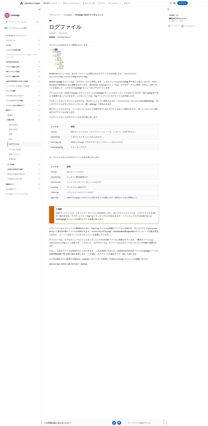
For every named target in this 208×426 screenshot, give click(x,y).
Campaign (68, 15)
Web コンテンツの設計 (13, 71)
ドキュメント (55, 15)
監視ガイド (9, 110)
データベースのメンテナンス (16, 174)
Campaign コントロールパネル (17, 194)
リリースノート (10, 40)
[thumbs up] (114, 423)
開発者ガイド (10, 184)
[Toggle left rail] (39, 9)
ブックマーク (175, 26)
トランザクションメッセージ (14, 96)
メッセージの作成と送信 (13, 50)
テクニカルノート (11, 189)
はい (173, 21)
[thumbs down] (119, 423)
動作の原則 (13, 129)
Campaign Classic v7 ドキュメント (89, 15)
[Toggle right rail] (168, 9)
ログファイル (14, 144)
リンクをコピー (189, 26)
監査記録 (12, 159)
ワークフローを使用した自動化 (18, 86)
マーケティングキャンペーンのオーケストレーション (22, 56)
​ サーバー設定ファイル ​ (69, 234)
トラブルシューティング (14, 179)
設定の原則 (13, 125)
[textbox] (22, 22)
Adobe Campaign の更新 (15, 169)
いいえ (181, 21)
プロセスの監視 (15, 149)
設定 (10, 139)
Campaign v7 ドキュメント (16, 35)
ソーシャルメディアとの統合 (14, 100)
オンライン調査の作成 (12, 76)
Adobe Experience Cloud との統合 (17, 81)
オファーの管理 (10, 91)
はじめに (8, 45)
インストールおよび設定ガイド (15, 105)
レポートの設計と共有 (12, 67)
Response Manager (12, 62)
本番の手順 (10, 120)
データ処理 (10, 164)
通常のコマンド (15, 154)
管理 (10, 134)
